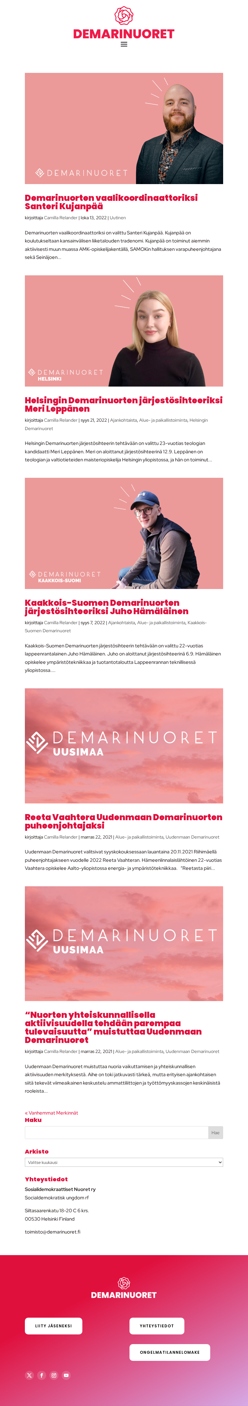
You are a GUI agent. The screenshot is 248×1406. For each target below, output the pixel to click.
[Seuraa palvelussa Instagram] (53, 1375)
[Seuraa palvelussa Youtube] (66, 1375)
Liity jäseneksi (53, 1326)
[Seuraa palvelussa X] (29, 1375)
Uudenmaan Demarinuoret (192, 837)
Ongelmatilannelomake (170, 1352)
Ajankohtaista (123, 420)
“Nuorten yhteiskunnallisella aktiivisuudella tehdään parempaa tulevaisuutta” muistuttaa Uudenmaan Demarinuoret (113, 1027)
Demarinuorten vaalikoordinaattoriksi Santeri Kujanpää (111, 202)
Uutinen (118, 218)
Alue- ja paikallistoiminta (163, 420)
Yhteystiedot (157, 1326)
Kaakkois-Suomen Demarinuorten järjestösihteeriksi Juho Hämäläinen (107, 607)
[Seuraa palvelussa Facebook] (41, 1375)
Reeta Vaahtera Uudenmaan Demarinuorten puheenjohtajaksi (123, 821)
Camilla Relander (61, 218)
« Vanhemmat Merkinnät (51, 1113)
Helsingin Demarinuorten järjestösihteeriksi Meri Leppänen (124, 405)
